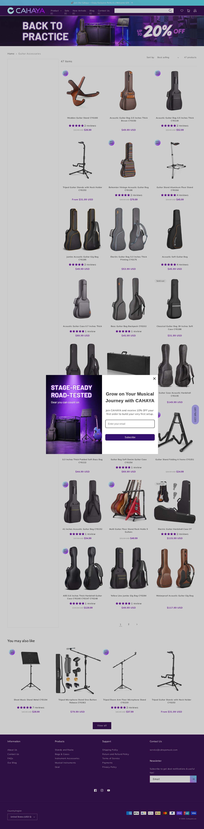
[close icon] (154, 378)
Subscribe (130, 437)
